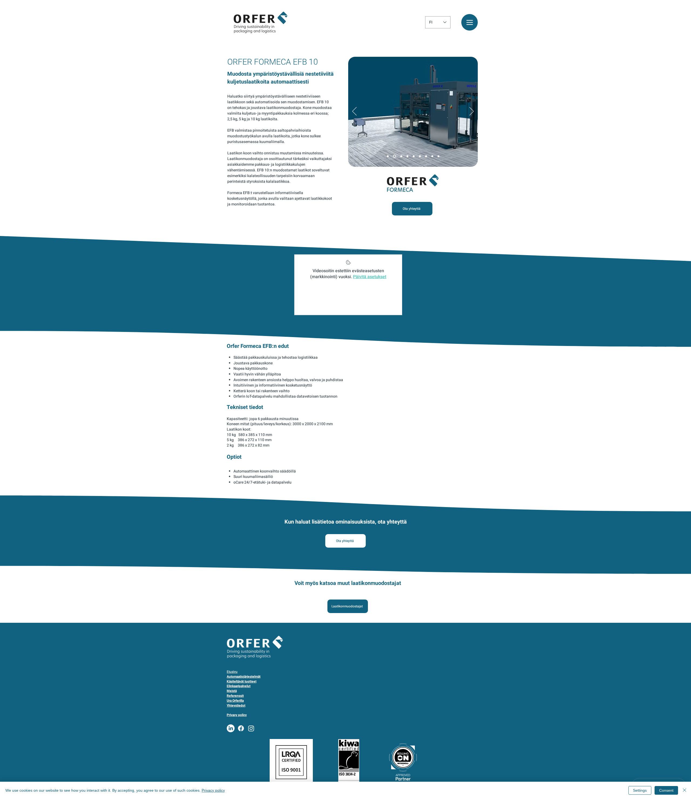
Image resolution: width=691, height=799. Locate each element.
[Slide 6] (420, 156)
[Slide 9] (438, 156)
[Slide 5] (414, 156)
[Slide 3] (401, 156)
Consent (666, 790)
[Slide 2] (394, 156)
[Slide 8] (432, 156)
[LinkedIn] (231, 728)
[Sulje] (684, 790)
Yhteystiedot (236, 705)
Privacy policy (213, 790)
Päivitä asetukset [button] (369, 277)
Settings (640, 790)
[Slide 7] (426, 156)
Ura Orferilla (235, 700)
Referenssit (235, 695)
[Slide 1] (388, 156)
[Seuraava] (471, 111)
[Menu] (469, 22)
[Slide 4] (407, 156)
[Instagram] (251, 728)
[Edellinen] (354, 111)
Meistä (232, 690)
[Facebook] (241, 728)
